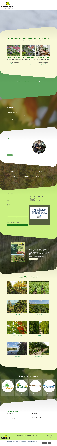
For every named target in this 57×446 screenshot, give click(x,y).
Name (8, 196)
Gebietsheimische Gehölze (17, 335)
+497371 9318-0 (34, 198)
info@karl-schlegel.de (34, 199)
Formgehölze (18, 314)
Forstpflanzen (39, 314)
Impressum (17, 444)
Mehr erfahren (28, 64)
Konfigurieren (23, 444)
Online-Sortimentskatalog (33, 259)
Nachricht (8, 204)
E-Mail (8, 200)
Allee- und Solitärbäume (18, 295)
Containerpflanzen (39, 295)
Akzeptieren (39, 217)
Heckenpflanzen (39, 335)
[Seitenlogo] (7, 5)
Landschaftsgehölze (18, 356)
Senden (17, 224)
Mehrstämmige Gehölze (39, 356)
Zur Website (8, 393)
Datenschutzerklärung (39, 215)
